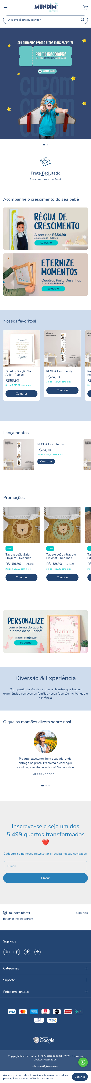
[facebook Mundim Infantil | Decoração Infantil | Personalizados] (17, 952)
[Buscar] (83, 19)
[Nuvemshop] (45, 1067)
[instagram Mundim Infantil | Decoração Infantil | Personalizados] (6, 952)
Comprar (21, 394)
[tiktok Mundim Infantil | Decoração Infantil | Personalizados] (27, 952)
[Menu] (5, 8)
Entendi (80, 1077)
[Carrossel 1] (45, 229)
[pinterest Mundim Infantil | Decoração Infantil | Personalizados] (37, 952)
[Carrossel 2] (45, 274)
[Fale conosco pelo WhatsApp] (83, 1062)
